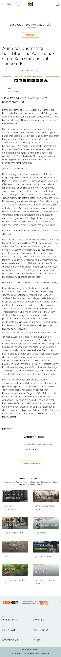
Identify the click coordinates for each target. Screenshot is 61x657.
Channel (38, 619)
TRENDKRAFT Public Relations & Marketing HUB (30, 4)
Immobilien (13, 91)
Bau (9, 88)
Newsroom (30, 35)
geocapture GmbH (43, 556)
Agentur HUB (41, 630)
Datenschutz (17, 654)
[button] (16, 80)
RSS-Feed (34, 640)
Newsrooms (10, 640)
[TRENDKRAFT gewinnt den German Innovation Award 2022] (44, 604)
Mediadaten (9, 630)
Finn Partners (41, 533)
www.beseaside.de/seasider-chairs (20, 332)
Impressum (45, 654)
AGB (37, 654)
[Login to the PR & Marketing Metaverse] (57, 4)
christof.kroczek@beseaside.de (39, 444)
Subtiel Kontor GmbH (14, 533)
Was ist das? (10, 619)
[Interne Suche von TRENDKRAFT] (17, 4)
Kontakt (38, 640)
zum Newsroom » (30, 463)
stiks (6, 556)
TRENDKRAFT (34, 650)
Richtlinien (29, 654)
